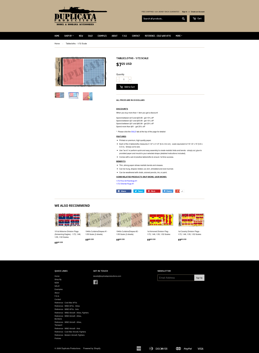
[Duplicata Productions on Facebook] (95, 283)
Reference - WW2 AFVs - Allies (67, 306)
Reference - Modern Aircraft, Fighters (70, 335)
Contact (136, 36)
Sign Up (199, 277)
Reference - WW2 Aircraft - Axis (67, 328)
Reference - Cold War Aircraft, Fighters (70, 331)
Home (57, 36)
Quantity (120, 74)
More (178, 36)
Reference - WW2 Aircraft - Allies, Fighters (72, 312)
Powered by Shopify (92, 348)
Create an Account (197, 12)
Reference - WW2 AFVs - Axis (67, 309)
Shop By (68, 36)
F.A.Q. (124, 36)
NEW (81, 36)
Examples (102, 36)
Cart (199, 18)
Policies (58, 338)
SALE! (90, 36)
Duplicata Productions (70, 348)
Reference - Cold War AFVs (158, 36)
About (115, 36)
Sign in (184, 12)
